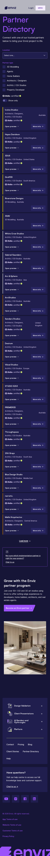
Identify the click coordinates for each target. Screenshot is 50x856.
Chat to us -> (12, 786)
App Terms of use (10, 819)
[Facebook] (25, 798)
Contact (10, 744)
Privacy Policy (8, 836)
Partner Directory (31, 751)
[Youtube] (6, 798)
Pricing (21, 744)
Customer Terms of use (13, 831)
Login (31, 8)
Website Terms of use (12, 825)
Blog (30, 744)
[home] (10, 7)
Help (8, 758)
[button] (40, 8)
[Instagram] (15, 798)
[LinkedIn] (34, 798)
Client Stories (12, 751)
